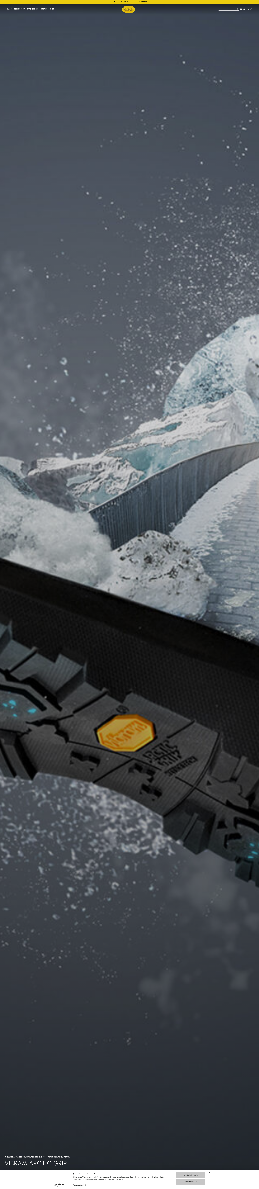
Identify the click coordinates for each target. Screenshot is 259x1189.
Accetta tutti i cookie (191, 1175)
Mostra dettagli (78, 1185)
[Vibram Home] (128, 9)
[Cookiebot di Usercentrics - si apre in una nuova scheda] (59, 1185)
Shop (52, 9)
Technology (19, 9)
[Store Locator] (241, 9)
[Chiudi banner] (209, 1173)
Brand (9, 9)
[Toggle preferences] (251, 9)
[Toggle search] (237, 9)
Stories (44, 9)
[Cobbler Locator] (244, 9)
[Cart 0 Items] (248, 9)
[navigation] (30, 9)
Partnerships (32, 9)
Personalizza (189, 1181)
